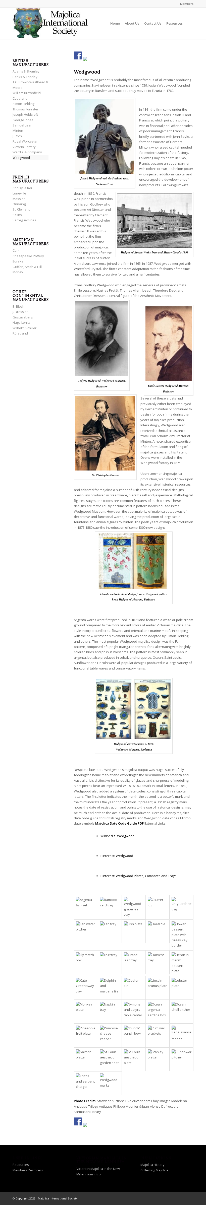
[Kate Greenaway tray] (86, 988)
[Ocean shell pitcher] (181, 1012)
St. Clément (21, 209)
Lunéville (19, 193)
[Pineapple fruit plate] (86, 1035)
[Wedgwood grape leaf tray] (134, 907)
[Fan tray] (110, 931)
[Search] (189, 23)
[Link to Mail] (189, 1198)
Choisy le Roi (22, 188)
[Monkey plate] (86, 1012)
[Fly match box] (86, 962)
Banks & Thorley (25, 77)
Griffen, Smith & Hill (27, 266)
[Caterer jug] (158, 907)
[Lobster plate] (181, 988)
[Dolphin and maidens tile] (110, 988)
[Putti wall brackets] (158, 1035)
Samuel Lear (22, 125)
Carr (16, 250)
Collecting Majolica (154, 1170)
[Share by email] (87, 61)
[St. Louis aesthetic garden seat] (110, 1059)
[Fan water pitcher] (86, 931)
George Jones (23, 120)
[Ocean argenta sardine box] (158, 1012)
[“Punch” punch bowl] (134, 1035)
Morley (18, 272)
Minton (18, 130)
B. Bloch (18, 306)
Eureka (18, 261)
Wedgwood (21, 157)
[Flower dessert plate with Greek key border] (181, 934)
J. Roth (17, 136)
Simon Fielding (23, 103)
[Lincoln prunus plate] (158, 988)
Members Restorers (28, 1170)
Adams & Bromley (26, 71)
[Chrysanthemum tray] (181, 907)
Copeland (20, 98)
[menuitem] (185, 4)
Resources (21, 1164)
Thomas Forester (25, 109)
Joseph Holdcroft (25, 114)
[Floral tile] (158, 931)
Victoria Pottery (24, 147)
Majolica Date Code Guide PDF (119, 823)
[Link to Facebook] (167, 1198)
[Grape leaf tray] (134, 962)
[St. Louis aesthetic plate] (134, 1059)
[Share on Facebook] (78, 55)
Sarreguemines (24, 220)
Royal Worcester (25, 141)
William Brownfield (27, 93)
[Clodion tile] (134, 988)
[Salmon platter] (86, 1059)
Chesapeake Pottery (28, 256)
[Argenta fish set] (86, 907)
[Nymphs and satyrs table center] (134, 1012)
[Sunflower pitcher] (181, 1059)
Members (186, 4)
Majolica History (152, 1164)
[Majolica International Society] (50, 23)
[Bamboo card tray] (110, 907)
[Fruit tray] (110, 962)
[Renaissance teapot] (181, 1035)
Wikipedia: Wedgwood (117, 836)
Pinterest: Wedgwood (116, 855)
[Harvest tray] (158, 962)
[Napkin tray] (110, 1012)
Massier (19, 198)
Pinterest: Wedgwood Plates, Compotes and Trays (138, 876)
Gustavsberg (22, 317)
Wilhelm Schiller (24, 328)
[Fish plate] (134, 931)
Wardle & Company (27, 152)
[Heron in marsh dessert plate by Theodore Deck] (181, 963)
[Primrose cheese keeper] (110, 1035)
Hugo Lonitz (21, 322)
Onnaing (19, 204)
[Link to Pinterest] (174, 1198)
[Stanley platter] (158, 1059)
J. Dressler (20, 311)
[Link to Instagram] (182, 1198)
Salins (17, 215)
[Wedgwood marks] (110, 1083)
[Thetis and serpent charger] (86, 1083)
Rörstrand (20, 333)
